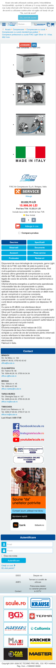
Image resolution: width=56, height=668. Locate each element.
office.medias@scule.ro (11, 388)
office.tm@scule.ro (9, 414)
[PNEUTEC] (16, 628)
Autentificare (14, 560)
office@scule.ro (7, 363)
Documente (40, 247)
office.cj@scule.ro (8, 375)
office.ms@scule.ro (9, 401)
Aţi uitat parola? (8, 568)
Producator (14, 258)
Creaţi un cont (7, 565)
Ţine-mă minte (10, 555)
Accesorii (14, 252)
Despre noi (37, 575)
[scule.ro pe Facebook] (28, 426)
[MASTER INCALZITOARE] (40, 654)
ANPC (18, 582)
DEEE (18, 575)
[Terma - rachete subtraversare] (40, 615)
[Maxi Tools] (16, 641)
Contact (18, 591)
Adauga (29, 196)
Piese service (40, 252)
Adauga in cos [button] (31, 226)
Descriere (14, 242)
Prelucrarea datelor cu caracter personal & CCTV (37, 588)
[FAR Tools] (16, 654)
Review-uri (39, 258)
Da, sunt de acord (28, 17)
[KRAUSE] (40, 602)
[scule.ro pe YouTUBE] (28, 439)
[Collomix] (40, 628)
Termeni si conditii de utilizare (38, 580)
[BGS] (16, 615)
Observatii (13, 247)
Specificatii (40, 242)
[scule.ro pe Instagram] (28, 433)
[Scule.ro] (16, 602)
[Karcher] (40, 641)
